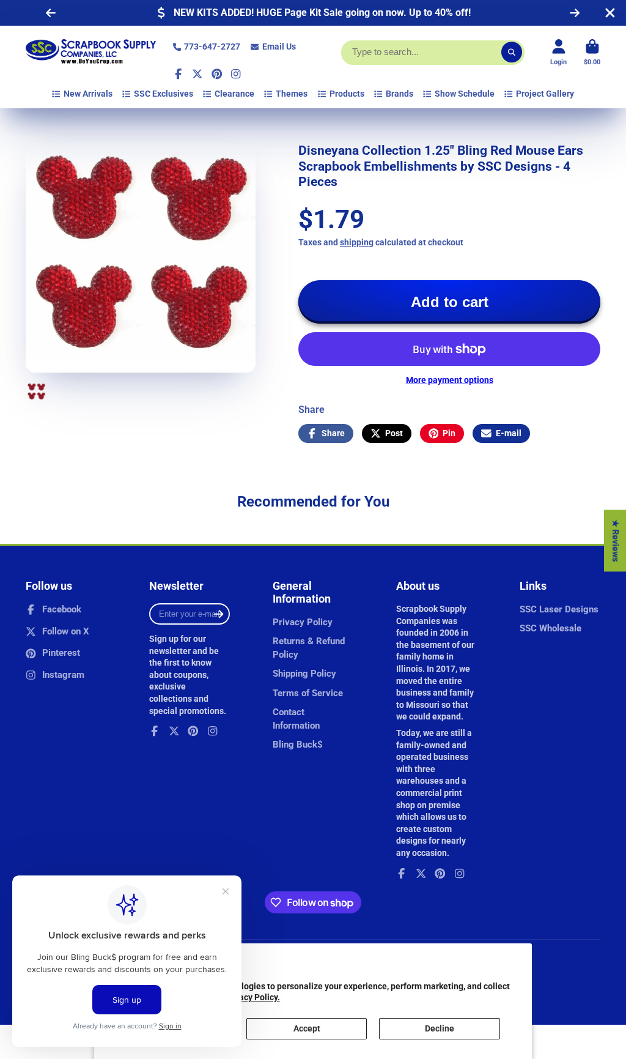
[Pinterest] (217, 74)
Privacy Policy (303, 622)
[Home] (91, 52)
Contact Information (296, 719)
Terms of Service (308, 693)
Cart (592, 52)
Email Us (279, 46)
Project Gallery (545, 93)
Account (558, 52)
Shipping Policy (304, 673)
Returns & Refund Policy (309, 648)
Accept (306, 1028)
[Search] (511, 52)
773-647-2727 (212, 46)
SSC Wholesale (550, 628)
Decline (439, 1028)
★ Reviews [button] (615, 540)
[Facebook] (178, 74)
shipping (357, 242)
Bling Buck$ (298, 744)
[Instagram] (235, 74)
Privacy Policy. (252, 997)
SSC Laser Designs (559, 609)
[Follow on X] (197, 74)
